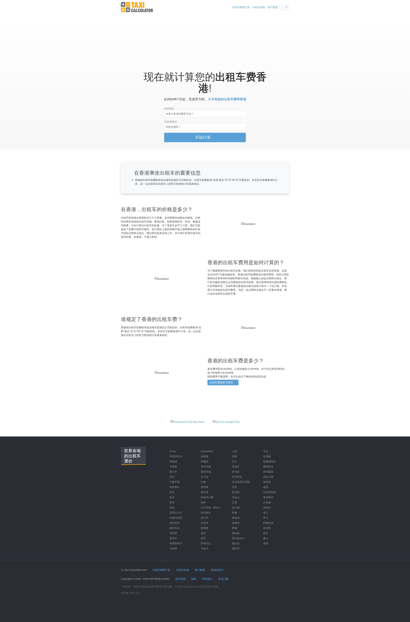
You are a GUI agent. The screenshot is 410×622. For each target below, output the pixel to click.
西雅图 (204, 528)
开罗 (234, 487)
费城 (234, 528)
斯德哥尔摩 (206, 497)
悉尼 (172, 492)
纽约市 (204, 517)
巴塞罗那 (174, 482)
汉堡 (234, 502)
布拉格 (266, 482)
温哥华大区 (175, 512)
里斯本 (173, 538)
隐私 (193, 579)
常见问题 (223, 579)
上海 (234, 451)
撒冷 (172, 497)
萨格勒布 (267, 523)
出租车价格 (258, 7)
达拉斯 (266, 528)
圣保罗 (235, 466)
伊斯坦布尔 (175, 456)
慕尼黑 (235, 492)
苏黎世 (235, 523)
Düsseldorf (206, 451)
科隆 (234, 512)
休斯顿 (204, 456)
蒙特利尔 (174, 528)
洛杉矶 (266, 507)
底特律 (204, 487)
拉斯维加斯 (269, 492)
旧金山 (235, 497)
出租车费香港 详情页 (221, 382)
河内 (172, 507)
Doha (172, 451)
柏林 (203, 502)
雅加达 (235, 543)
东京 (265, 451)
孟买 (172, 477)
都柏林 (235, 533)
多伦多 (235, 471)
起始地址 (169, 108)
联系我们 (207, 579)
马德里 (173, 548)
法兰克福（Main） (211, 507)
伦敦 (234, 456)
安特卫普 (267, 477)
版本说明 (180, 579)
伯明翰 (266, 456)
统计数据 (273, 7)
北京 (234, 461)
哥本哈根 (205, 466)
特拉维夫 (205, 512)
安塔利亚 (236, 477)
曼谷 (172, 502)
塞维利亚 (267, 466)
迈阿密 (173, 533)
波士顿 (235, 507)
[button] (284, 7)
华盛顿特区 (269, 461)
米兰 (265, 512)
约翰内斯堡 (175, 517)
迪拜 (203, 533)
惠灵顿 (204, 492)
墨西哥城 (205, 471)
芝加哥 (204, 523)
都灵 (265, 533)
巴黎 (203, 482)
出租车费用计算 (241, 7)
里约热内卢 (238, 538)
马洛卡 (204, 548)
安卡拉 (204, 477)
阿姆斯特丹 (175, 543)
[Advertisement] (205, 40)
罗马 (265, 517)
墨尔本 (173, 471)
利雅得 (204, 461)
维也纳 (235, 517)
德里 (265, 487)
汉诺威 (266, 502)
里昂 (203, 538)
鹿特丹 (235, 548)
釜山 (265, 538)
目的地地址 (170, 121)
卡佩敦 (173, 466)
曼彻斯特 (267, 497)
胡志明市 (174, 523)
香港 (265, 543)
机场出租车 (217, 570)
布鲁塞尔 (174, 487)
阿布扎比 (205, 543)
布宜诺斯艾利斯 (240, 482)
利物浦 (173, 461)
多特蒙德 (267, 471)
